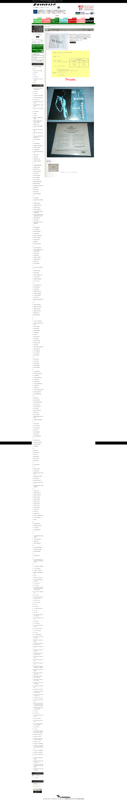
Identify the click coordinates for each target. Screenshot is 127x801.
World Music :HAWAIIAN (38, 752)
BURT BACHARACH (37, 193)
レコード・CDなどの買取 (37, 61)
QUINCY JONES (36, 464)
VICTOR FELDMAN (37, 539)
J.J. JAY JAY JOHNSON (38, 321)
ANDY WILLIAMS (37, 147)
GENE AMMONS (37, 287)
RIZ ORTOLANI (36, 478)
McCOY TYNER (36, 404)
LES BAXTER (36, 385)
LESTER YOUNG (37, 381)
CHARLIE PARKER (37, 209)
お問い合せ (42, 7)
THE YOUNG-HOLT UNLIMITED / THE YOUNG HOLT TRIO (38, 561)
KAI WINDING (36, 359)
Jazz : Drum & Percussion (38, 608)
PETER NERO (36, 460)
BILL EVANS (36, 173)
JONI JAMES (36, 344)
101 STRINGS (36, 446)
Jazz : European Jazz (37, 602)
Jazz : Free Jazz (36, 594)
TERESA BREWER (37, 523)
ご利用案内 (36, 7)
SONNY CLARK (36, 505)
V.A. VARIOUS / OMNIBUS (38, 566)
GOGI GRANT (36, 297)
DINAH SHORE (36, 233)
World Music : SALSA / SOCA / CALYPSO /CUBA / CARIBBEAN (38, 765)
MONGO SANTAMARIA (38, 419)
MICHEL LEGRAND (37, 410)
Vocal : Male (36, 710)
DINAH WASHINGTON (38, 235)
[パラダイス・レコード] (44, 4)
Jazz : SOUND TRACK (37, 634)
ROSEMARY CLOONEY (38, 476)
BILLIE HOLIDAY (37, 175)
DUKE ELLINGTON (37, 243)
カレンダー (35, 56)
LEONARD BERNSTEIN (38, 383)
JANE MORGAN (36, 326)
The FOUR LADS (37, 276)
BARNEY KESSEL (37, 167)
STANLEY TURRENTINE (38, 515)
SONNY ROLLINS (37, 507)
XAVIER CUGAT (37, 555)
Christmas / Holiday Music (38, 97)
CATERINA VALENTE (38, 205)
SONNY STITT (36, 509)
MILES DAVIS (36, 412)
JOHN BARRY (36, 338)
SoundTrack (36, 72)
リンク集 (34, 58)
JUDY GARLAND (37, 348)
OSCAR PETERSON (37, 444)
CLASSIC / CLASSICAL (38, 66)
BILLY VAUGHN (37, 179)
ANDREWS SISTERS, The (38, 145)
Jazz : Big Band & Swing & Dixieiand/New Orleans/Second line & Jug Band (38, 588)
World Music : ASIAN (37, 736)
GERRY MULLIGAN (37, 291)
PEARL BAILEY (36, 452)
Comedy (35, 575)
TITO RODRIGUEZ (37, 529)
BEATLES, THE (36, 169)
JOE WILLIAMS (36, 336)
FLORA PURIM (36, 272)
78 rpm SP (35, 93)
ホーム (45, 25)
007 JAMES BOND (37, 139)
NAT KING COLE (37, 427)
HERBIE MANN (36, 312)
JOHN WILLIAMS (37, 342)
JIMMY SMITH (36, 328)
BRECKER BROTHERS (38, 181)
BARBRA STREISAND (37, 165)
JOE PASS (35, 334)
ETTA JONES (36, 261)
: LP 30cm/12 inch (53, 25)
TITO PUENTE (36, 527)
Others (35, 82)
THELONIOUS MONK (38, 525)
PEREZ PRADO (36, 456)
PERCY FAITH (36, 458)
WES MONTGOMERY (37, 549)
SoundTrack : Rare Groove (38, 697)
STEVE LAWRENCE (37, 517)
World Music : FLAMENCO (38, 750)
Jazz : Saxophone (36, 623)
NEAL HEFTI (36, 429)
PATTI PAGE (36, 450)
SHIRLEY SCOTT (37, 501)
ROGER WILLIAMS (37, 480)
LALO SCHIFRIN (37, 371)
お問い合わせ (76, 40)
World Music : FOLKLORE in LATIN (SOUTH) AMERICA (38, 747)
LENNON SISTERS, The (38, 377)
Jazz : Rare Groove (37, 600)
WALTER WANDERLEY (38, 547)
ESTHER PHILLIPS (37, 259)
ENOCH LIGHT (36, 253)
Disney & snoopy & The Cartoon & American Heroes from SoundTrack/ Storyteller (38, 704)
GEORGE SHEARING (37, 293)
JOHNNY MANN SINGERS (38, 346)
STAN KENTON (36, 513)
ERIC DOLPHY (36, 255)
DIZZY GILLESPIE (37, 237)
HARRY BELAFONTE (37, 306)
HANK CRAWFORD (37, 304)
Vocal (34, 74)
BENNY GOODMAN (37, 171)
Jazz (34, 68)
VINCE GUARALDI (37, 543)
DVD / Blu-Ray (36, 111)
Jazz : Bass (35, 604)
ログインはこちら (37, 786)
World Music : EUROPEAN (38, 743)
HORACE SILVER (37, 314)
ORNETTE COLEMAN (38, 442)
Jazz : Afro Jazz (36, 585)
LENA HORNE (36, 379)
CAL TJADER (36, 197)
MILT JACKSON (36, 414)
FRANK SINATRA (37, 270)
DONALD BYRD (36, 239)
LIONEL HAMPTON (37, 391)
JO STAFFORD (36, 332)
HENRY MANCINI (37, 308)
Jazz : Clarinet (36, 606)
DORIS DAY (36, 241)
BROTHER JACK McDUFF (38, 185)
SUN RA (35, 519)
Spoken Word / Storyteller (38, 577)
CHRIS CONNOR (37, 217)
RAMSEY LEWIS (37, 468)
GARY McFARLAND (37, 285)
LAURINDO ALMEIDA (38, 373)
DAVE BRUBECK (37, 227)
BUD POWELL (36, 189)
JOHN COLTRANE (37, 340)
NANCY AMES (36, 423)
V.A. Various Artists (37, 568)
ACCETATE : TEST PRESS (38, 95)
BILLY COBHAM (37, 177)
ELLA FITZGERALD (37, 247)
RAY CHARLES (36, 470)
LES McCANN (36, 387)
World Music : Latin (37, 741)
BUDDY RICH (36, 191)
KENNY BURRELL (37, 367)
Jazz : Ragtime (36, 621)
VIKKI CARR (36, 541)
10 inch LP (35, 91)
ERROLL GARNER (37, 257)
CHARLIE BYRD (37, 207)
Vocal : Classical (36, 726)
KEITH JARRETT (37, 365)
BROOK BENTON (37, 183)
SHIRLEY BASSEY (37, 499)
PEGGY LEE (36, 454)
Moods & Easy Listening (38, 70)
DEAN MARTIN (36, 229)
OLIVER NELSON (37, 440)
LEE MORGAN (36, 375)
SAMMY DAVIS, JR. (37, 492)
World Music (36, 76)
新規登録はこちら (37, 783)
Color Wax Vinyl (36, 99)
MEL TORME (36, 408)
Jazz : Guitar (36, 612)
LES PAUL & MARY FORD (38, 389)
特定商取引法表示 (36, 54)
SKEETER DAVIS (37, 503)
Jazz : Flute (35, 610)
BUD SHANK (36, 187)
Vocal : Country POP (37, 718)
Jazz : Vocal (36, 632)
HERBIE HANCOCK (37, 310)
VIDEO (35, 113)
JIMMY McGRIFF (37, 330)
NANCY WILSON (37, 425)
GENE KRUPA (36, 289)
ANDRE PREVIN (37, 143)
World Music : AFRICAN (38, 734)
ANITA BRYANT (36, 149)
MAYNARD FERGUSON (38, 402)
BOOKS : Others (36, 124)
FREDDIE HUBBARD (37, 278)
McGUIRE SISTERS (37, 406)
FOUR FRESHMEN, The (38, 274)
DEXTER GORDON (37, 231)
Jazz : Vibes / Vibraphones (38, 628)
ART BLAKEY (36, 154)
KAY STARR (36, 361)
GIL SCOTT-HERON (37, 295)
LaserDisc (35, 115)
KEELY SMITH (36, 363)
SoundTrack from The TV (38, 689)
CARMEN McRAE (37, 203)
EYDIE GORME (36, 263)
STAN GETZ (36, 511)
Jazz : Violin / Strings (37, 630)
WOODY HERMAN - (37, 551)
